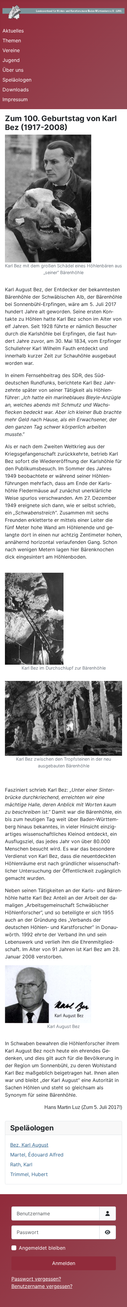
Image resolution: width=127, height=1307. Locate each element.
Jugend (11, 60)
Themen (11, 40)
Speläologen (16, 80)
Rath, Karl (21, 1164)
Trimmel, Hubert (29, 1174)
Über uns (12, 70)
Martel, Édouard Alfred (36, 1155)
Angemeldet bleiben (42, 1248)
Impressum (15, 99)
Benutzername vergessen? (41, 1286)
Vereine (11, 50)
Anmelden (63, 1263)
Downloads (15, 89)
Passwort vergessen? (36, 1279)
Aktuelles (13, 31)
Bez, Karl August (29, 1145)
